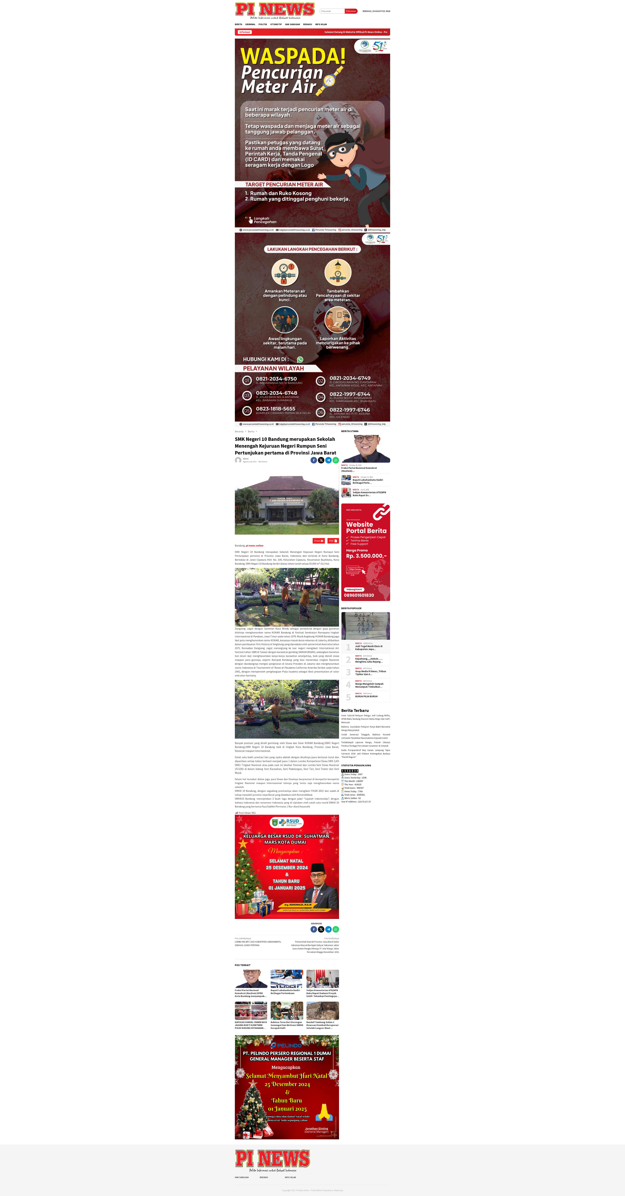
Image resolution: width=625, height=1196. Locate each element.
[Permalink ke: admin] (238, 460)
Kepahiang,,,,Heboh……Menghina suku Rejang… (369, 660)
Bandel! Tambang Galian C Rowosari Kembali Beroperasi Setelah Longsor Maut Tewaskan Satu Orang (322, 1025)
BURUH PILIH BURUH (366, 696)
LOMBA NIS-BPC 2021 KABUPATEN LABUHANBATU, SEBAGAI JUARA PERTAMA (258, 942)
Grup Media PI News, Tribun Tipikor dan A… (370, 673)
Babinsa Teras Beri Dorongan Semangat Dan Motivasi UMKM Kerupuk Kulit (287, 1025)
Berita (344, 465)
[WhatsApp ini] (336, 460)
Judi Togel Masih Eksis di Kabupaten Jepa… (368, 647)
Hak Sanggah (242, 1177)
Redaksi (264, 1177)
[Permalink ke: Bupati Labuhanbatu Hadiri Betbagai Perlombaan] (287, 979)
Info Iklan (290, 1177)
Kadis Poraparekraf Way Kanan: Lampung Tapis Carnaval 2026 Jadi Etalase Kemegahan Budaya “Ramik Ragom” (365, 753)
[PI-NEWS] (275, 10)
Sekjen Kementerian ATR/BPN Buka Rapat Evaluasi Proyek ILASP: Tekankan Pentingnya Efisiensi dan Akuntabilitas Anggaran (322, 993)
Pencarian (351, 11)
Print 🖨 (318, 540)
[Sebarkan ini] (314, 460)
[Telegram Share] (328, 460)
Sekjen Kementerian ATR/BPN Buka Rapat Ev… (369, 494)
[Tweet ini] (321, 460)
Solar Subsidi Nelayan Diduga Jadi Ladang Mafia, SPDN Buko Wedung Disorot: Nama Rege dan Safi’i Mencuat (365, 719)
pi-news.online (254, 545)
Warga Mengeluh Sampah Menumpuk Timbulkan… (369, 685)
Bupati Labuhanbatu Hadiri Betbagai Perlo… (368, 481)
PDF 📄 (333, 540)
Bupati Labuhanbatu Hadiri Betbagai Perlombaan (285, 992)
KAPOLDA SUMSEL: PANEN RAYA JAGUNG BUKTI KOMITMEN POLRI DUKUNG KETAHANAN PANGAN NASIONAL (251, 1025)
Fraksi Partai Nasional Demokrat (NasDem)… (359, 469)
